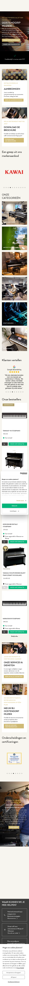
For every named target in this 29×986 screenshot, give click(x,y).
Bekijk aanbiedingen (13, 100)
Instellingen (13, 511)
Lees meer (14, 827)
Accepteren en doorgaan (13, 972)
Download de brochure (10, 140)
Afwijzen (13, 977)
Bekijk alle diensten (13, 676)
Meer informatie (17, 444)
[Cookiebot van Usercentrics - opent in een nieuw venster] (20, 474)
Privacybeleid (20, 968)
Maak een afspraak (11, 40)
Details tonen (20, 500)
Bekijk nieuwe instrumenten (11, 726)
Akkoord (14, 505)
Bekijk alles (14, 636)
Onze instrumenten (11, 44)
